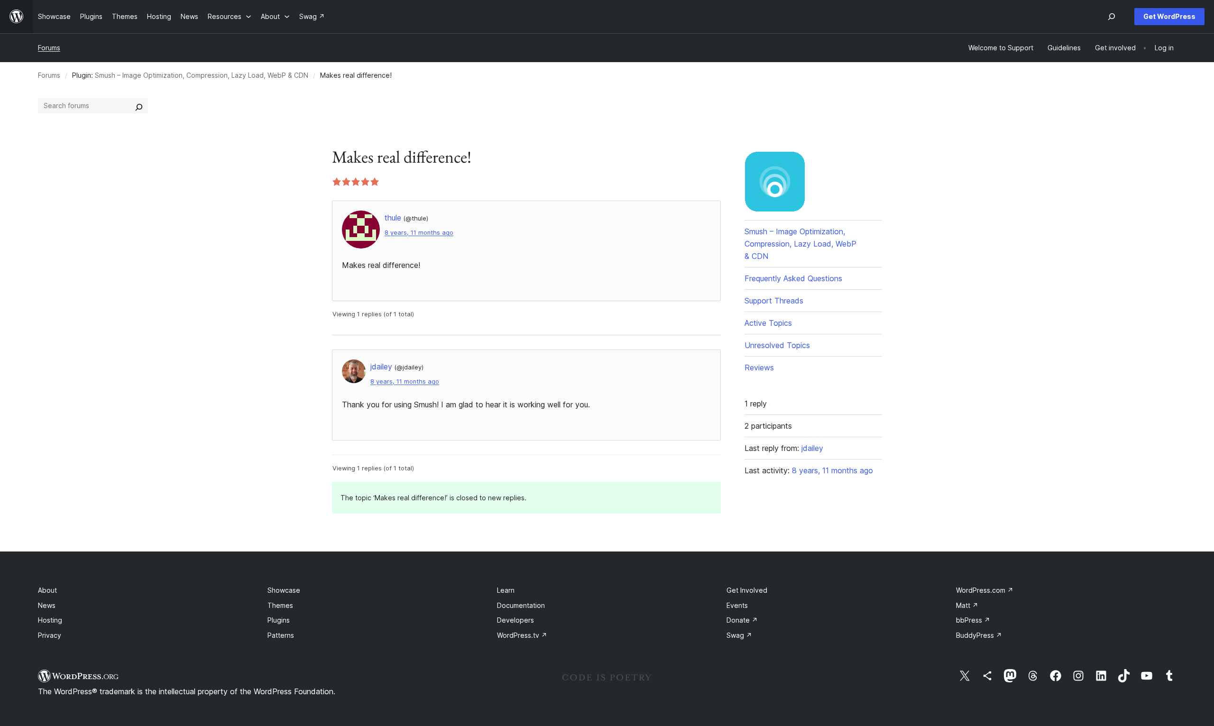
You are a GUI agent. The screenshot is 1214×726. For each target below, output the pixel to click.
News (46, 605)
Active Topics (768, 323)
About (47, 590)
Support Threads (774, 300)
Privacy (49, 635)
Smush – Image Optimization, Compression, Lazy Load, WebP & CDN (201, 75)
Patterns (280, 635)
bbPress (973, 620)
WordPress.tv (522, 635)
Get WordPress (1169, 16)
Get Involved (747, 590)
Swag (739, 635)
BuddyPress (979, 635)
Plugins (278, 620)
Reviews (759, 367)
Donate (742, 620)
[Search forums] (139, 105)
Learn (506, 590)
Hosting (50, 620)
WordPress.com (984, 590)
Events (737, 605)
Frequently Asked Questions (793, 278)
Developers (515, 620)
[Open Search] (1111, 16)
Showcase (283, 590)
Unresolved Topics (777, 345)
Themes (280, 605)
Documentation (521, 605)
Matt (967, 605)
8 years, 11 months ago (419, 232)
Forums (49, 48)
